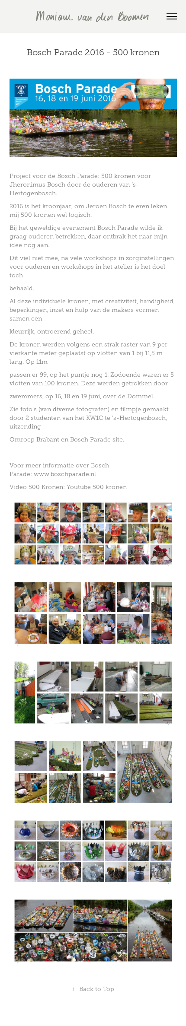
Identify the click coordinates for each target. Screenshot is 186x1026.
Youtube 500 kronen (97, 487)
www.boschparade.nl (65, 474)
